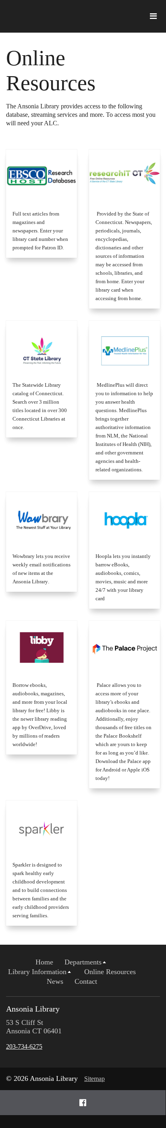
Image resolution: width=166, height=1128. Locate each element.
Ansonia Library (33, 1008)
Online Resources (110, 972)
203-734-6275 (24, 1046)
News (55, 981)
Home (44, 962)
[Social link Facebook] (82, 1103)
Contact (86, 981)
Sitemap (94, 1078)
